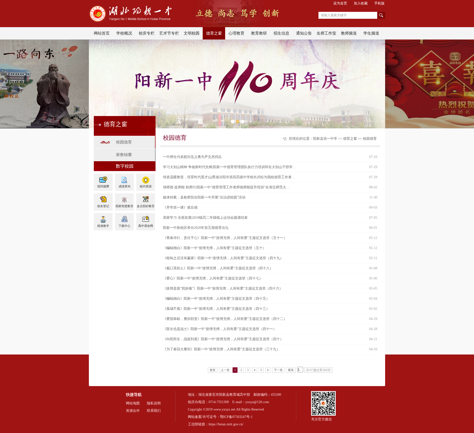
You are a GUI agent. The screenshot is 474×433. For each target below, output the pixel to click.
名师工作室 (326, 33)
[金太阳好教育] (145, 197)
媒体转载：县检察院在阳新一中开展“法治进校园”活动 (204, 197)
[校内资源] (145, 178)
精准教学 (103, 226)
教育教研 (259, 33)
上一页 (225, 370)
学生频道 (371, 33)
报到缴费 (103, 186)
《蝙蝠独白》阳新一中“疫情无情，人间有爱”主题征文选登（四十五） (216, 298)
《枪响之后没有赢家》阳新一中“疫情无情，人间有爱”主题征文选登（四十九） (223, 258)
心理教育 (236, 33)
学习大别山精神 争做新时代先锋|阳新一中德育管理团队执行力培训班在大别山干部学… (229, 167)
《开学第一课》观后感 (180, 207)
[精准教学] (103, 217)
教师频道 (349, 33)
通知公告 (304, 33)
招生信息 (281, 33)
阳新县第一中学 (325, 138)
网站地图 (133, 403)
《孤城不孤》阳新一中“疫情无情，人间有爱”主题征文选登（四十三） (216, 309)
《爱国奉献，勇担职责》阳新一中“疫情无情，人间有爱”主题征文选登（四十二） (225, 319)
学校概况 (124, 33)
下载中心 (124, 226)
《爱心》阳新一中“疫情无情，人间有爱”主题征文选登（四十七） (213, 278)
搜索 (381, 15)
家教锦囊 (124, 155)
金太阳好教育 (146, 206)
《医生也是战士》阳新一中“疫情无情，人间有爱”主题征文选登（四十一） (219, 329)
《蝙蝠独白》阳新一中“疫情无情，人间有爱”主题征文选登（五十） (214, 248)
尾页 (291, 370)
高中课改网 (145, 226)
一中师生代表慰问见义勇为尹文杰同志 (192, 157)
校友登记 (103, 206)
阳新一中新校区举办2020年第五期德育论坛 (196, 228)
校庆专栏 (147, 33)
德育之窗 (214, 33)
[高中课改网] (145, 217)
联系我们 (154, 411)
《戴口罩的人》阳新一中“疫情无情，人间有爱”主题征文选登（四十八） (218, 268)
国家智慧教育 (124, 206)
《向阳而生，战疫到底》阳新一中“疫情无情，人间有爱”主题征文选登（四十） (223, 339)
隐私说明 (154, 403)
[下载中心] (124, 217)
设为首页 (340, 3)
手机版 (379, 3)
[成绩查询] (124, 178)
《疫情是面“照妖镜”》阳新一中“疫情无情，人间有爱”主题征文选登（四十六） (223, 288)
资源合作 (133, 411)
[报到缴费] (103, 178)
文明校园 (191, 33)
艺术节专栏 (169, 33)
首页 (213, 370)
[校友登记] (103, 197)
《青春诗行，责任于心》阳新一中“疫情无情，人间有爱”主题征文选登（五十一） (225, 238)
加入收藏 (361, 3)
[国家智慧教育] (124, 197)
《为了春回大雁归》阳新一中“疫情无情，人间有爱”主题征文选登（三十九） (221, 349)
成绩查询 (124, 186)
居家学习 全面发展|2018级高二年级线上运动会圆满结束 (205, 217)
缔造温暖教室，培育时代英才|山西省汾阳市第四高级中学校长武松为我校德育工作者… (229, 177)
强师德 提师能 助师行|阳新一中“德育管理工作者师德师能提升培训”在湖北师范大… (226, 187)
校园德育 (124, 142)
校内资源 (146, 186)
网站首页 (102, 33)
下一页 (278, 370)
